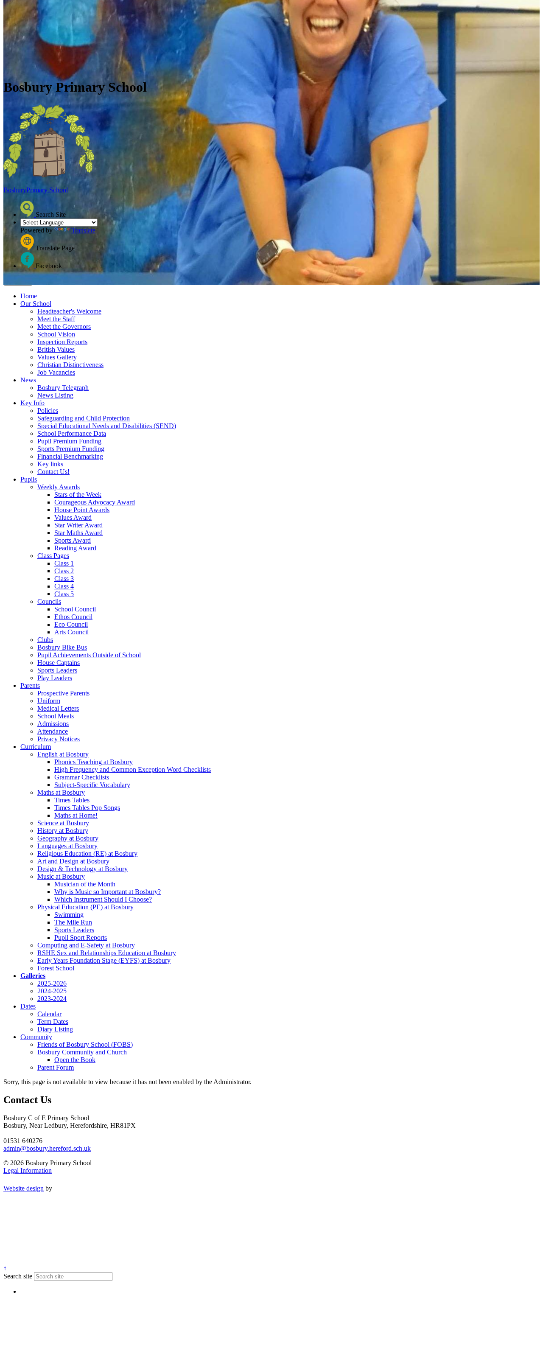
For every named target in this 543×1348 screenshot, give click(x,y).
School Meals (55, 716)
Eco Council (71, 624)
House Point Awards (81, 509)
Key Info (32, 402)
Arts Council (71, 632)
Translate (83, 230)
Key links (50, 464)
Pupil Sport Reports (80, 937)
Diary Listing (55, 1029)
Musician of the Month (84, 884)
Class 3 (64, 578)
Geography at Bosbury (67, 838)
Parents (30, 685)
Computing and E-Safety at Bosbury (86, 945)
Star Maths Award (78, 532)
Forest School (55, 968)
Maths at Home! (76, 815)
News (28, 380)
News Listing (55, 395)
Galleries (32, 975)
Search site (17, 1276)
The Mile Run (73, 922)
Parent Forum (55, 1067)
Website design (23, 1188)
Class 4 (64, 586)
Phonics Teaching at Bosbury (93, 761)
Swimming (69, 914)
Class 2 (64, 571)
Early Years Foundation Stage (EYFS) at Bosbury (104, 960)
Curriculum (35, 746)
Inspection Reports (62, 341)
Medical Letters (58, 708)
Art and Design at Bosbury (73, 861)
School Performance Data (71, 433)
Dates (28, 1006)
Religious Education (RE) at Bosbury (87, 853)
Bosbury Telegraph (63, 387)
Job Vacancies (56, 372)
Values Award (73, 517)
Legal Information (27, 1170)
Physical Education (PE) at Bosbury (85, 907)
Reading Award (75, 548)
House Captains (58, 662)
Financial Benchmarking (70, 456)
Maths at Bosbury (61, 792)
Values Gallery (57, 357)
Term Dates (52, 1021)
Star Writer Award (78, 525)
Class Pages (53, 555)
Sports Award (72, 540)
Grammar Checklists (81, 777)
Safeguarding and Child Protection (83, 418)
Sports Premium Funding (70, 448)
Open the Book (74, 1059)
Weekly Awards (58, 486)
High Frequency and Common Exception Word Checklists (132, 769)
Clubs (45, 639)
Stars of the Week (77, 494)
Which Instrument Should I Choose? (103, 899)
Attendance (52, 731)
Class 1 (64, 563)
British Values (56, 349)
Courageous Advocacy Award (94, 502)
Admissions (53, 723)
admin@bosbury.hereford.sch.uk (47, 1148)
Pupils (28, 479)
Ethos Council (73, 616)
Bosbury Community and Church (82, 1052)
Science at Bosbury (63, 823)
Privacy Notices (58, 739)
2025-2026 (52, 983)
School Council (75, 609)
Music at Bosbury (61, 876)
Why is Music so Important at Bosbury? (107, 891)
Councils (49, 601)
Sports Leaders (57, 670)
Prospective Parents (63, 693)
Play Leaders (54, 677)
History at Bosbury (62, 830)
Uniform (48, 700)
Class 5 (64, 593)
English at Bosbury (63, 754)
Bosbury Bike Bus (62, 647)
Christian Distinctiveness (70, 364)
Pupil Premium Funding (69, 441)
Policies (47, 410)
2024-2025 (52, 991)
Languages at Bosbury (67, 845)
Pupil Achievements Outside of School (89, 655)
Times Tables (72, 800)
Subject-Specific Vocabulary (92, 784)
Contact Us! (53, 471)
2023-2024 (52, 998)
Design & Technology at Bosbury (82, 868)
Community (36, 1036)
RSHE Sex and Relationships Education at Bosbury (106, 952)
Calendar (49, 1013)
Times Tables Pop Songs (87, 807)
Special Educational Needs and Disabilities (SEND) (106, 425)
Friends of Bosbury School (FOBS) (85, 1044)
